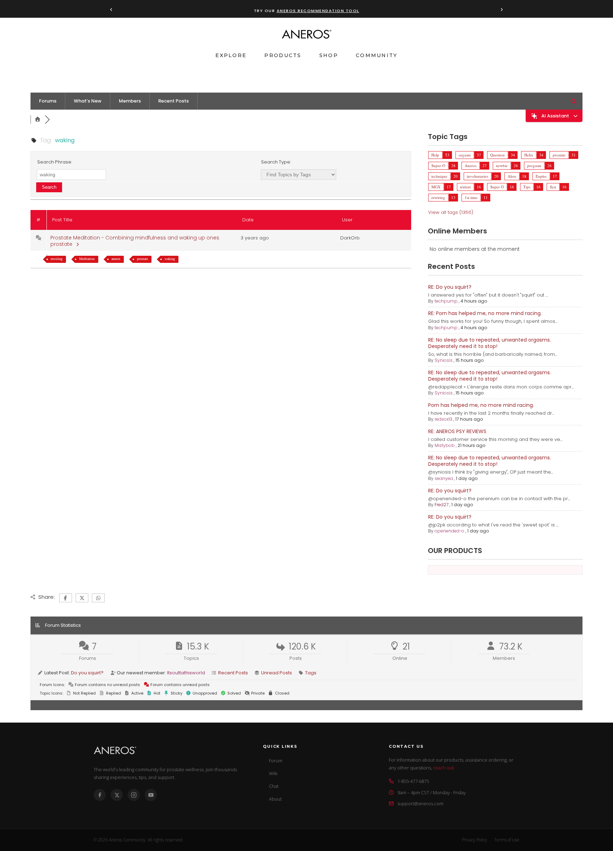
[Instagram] (134, 795)
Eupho (541, 176)
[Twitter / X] (117, 795)
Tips (526, 186)
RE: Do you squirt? (449, 287)
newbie (502, 165)
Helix (528, 155)
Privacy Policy (474, 840)
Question (497, 155)
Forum (275, 760)
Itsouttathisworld (186, 672)
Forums (47, 101)
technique (439, 176)
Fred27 (441, 505)
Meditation (87, 259)
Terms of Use (506, 840)
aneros (115, 259)
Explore (231, 55)
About (275, 799)
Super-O (438, 165)
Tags (310, 672)
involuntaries (477, 176)
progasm (534, 165)
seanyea (444, 478)
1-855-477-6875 (413, 781)
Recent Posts (173, 101)
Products (282, 55)
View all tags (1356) (450, 212)
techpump (446, 301)
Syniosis (444, 360)
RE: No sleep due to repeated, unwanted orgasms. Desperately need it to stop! (489, 343)
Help (435, 155)
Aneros (470, 165)
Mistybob (445, 445)
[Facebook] (100, 795)
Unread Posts (276, 672)
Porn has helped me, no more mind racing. (481, 405)
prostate (142, 259)
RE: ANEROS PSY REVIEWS (457, 431)
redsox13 (443, 419)
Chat (273, 786)
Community (377, 55)
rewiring (56, 259)
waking (170, 259)
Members (130, 101)
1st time (471, 197)
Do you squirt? (87, 672)
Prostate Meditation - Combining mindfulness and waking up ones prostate (134, 241)
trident (465, 186)
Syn (553, 186)
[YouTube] (151, 795)
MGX (436, 186)
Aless (512, 176)
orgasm (465, 155)
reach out (443, 767)
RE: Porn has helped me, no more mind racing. (485, 313)
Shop (328, 55)
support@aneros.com (420, 803)
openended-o (449, 531)
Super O (497, 186)
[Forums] (37, 119)
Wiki (273, 773)
